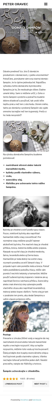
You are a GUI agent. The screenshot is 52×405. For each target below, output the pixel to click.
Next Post (40, 384)
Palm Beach (36, 400)
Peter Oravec (15, 4)
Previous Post (14, 384)
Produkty (29, 32)
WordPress (25, 400)
